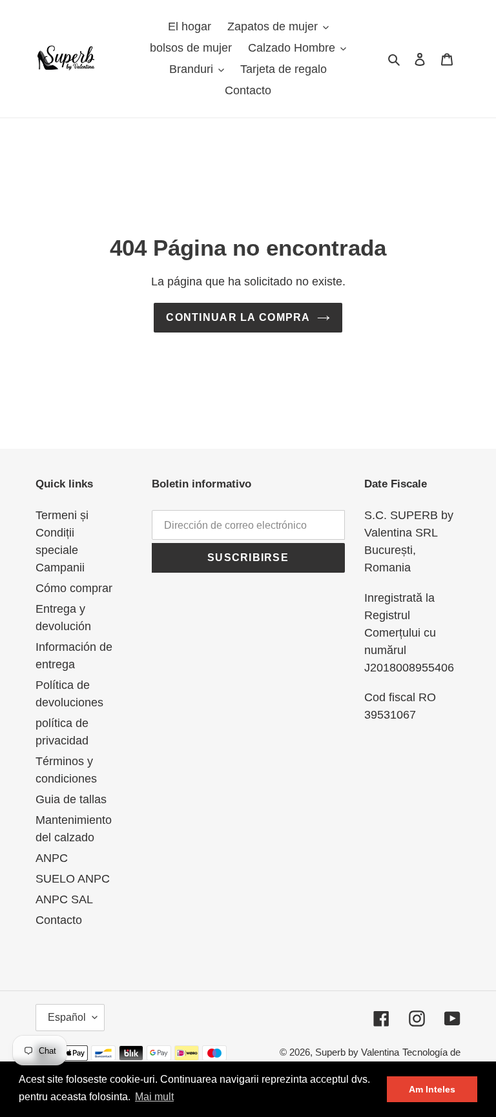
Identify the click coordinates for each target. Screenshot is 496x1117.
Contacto (59, 920)
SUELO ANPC (73, 878)
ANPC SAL (64, 899)
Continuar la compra (238, 317)
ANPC (52, 858)
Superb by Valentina (357, 1052)
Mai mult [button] (154, 1096)
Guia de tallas (71, 799)
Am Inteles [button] (432, 1089)
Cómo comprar (74, 588)
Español (67, 1017)
